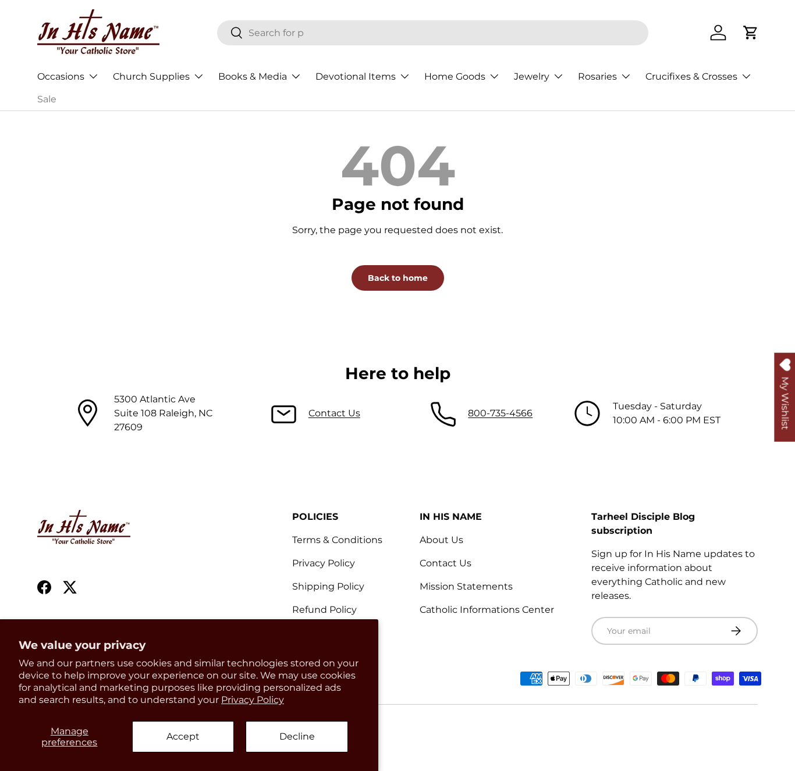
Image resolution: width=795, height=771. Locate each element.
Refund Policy (324, 609)
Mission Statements (466, 586)
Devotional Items (355, 76)
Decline (297, 736)
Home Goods (454, 76)
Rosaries (597, 76)
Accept (183, 736)
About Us (441, 539)
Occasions (60, 76)
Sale (46, 99)
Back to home (398, 278)
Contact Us (334, 413)
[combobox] (432, 32)
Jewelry (531, 76)
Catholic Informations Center (487, 609)
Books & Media (252, 76)
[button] (751, 32)
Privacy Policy (252, 699)
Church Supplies (151, 76)
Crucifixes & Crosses (691, 76)
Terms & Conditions (337, 539)
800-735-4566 (500, 413)
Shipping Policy (328, 586)
